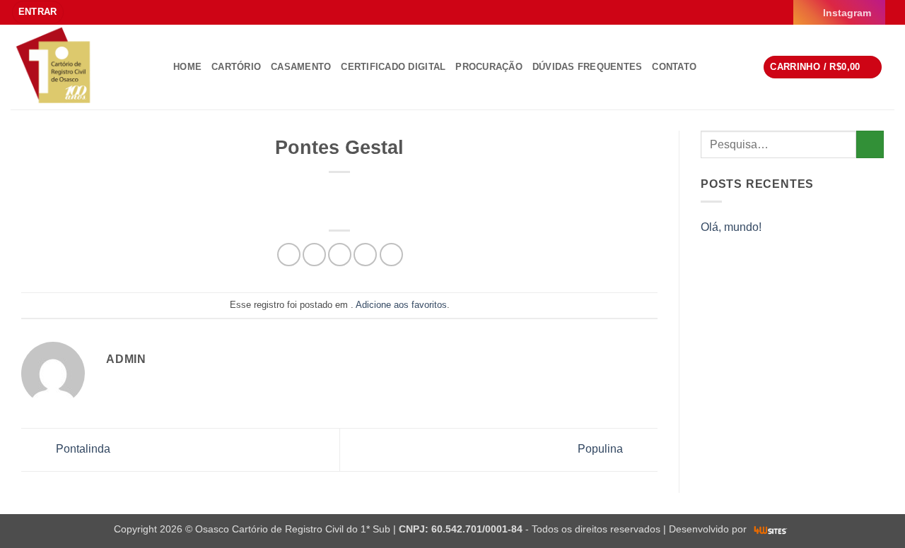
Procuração (488, 66)
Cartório (236, 66)
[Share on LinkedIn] (391, 254)
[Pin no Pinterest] (365, 254)
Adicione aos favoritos (401, 304)
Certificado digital (393, 66)
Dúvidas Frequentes (587, 66)
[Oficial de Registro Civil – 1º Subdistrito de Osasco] (81, 67)
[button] (38, 12)
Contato (674, 66)
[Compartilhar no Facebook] (288, 254)
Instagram (847, 12)
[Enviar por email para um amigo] (339, 254)
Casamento (301, 66)
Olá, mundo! (731, 227)
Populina (602, 449)
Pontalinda (81, 449)
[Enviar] (870, 144)
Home (187, 66)
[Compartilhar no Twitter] (314, 254)
